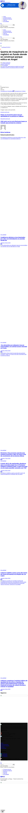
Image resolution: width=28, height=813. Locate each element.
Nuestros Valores (7, 19)
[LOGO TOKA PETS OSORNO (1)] (14, 695)
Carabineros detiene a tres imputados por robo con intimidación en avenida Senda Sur (13, 239)
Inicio (4, 16)
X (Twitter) (5, 756)
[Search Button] (14, 25)
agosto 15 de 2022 (5, 64)
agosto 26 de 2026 (5, 470)
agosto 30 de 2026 (5, 242)
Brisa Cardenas (6, 62)
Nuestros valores (5, 745)
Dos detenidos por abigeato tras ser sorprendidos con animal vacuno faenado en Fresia (14, 346)
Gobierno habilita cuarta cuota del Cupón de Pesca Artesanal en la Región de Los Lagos (14, 574)
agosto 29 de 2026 (5, 350)
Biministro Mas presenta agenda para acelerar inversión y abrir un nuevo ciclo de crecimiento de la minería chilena (13, 454)
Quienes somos (7, 17)
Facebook (4, 753)
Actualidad (6, 21)
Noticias (5, 771)
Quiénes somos (4, 744)
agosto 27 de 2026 (5, 458)
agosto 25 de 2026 (5, 689)
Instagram (4, 755)
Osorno (5, 20)
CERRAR (3, 810)
